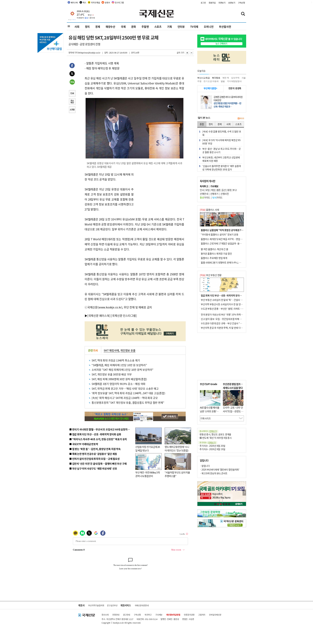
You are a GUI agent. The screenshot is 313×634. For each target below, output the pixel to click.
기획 (169, 27)
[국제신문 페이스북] (99, 315)
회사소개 (105, 614)
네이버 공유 (72, 82)
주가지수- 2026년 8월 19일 (212, 449)
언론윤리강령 (189, 614)
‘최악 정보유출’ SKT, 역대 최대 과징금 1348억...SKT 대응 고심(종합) (128, 393)
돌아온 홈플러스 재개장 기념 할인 (216, 253)
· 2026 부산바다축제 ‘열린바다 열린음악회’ (219, 469)
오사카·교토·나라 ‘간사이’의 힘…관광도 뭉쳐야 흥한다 (233, 411)
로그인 (203, 2)
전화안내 (115, 614)
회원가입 (212, 2)
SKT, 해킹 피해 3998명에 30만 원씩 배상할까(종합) (119, 379)
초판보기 (231, 2)
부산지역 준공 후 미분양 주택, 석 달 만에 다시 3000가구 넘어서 (230, 327)
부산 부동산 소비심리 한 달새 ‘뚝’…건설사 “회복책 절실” (227, 299)
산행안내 (204, 193)
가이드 (205, 197)
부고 (235, 190)
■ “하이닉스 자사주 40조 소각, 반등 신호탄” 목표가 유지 (98, 439)
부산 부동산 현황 (211, 275)
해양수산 (110, 27)
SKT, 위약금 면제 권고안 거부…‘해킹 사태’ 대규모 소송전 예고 (125, 388)
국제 (123, 27)
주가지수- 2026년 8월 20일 (212, 445)
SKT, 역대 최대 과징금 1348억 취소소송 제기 (116, 360)
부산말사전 (225, 27)
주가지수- (208, 442)
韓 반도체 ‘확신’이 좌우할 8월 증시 (216, 437)
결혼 (218, 190)
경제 (97, 27)
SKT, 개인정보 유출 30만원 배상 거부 (112, 374)
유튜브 (107, 2)
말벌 (223, 81)
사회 (77, 27)
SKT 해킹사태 (111, 350)
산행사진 (225, 193)
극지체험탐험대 (234, 81)
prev (199, 493)
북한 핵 (225, 78)
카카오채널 (95, 2)
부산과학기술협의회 (96, 605)
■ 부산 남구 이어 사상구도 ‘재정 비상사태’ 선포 (93, 468)
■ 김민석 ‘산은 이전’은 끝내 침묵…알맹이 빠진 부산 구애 (98, 463)
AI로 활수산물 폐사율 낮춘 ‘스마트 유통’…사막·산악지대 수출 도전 (209, 413)
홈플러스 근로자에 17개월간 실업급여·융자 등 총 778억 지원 (229, 243)
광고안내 (126, 614)
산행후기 (214, 193)
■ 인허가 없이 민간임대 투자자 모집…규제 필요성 (94, 458)
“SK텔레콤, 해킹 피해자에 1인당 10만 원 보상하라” (119, 365)
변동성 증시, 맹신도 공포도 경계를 (215, 434)
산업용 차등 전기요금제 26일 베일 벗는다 (147, 448)
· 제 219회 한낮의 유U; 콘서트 (213, 473)
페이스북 (74, 2)
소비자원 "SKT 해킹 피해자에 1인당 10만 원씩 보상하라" (122, 370)
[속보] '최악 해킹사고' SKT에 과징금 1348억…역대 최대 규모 (125, 398)
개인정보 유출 (127, 350)
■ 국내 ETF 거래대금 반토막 (83, 444)
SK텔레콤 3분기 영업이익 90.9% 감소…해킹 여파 (118, 384)
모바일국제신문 (215, 614)
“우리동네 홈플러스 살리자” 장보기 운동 (219, 234)
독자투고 (148, 614)
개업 (213, 190)
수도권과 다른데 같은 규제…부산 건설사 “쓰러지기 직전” (227, 323)
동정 (229, 190)
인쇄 (72, 93)
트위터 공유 (72, 74)
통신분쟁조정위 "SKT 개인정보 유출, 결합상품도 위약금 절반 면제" (128, 402)
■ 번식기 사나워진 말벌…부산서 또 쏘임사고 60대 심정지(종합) (101, 429)
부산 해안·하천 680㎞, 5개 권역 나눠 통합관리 (147, 474)
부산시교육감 (203, 78)
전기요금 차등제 (210, 81)
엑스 (84, 2)
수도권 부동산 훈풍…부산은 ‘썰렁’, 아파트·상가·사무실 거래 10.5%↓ (234, 308)
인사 (202, 190)
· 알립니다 (205, 465)
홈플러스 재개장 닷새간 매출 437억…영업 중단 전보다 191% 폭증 (231, 239)
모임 (207, 190)
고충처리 (201, 614)
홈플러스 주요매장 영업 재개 (214, 258)
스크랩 (72, 110)
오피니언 (208, 27)
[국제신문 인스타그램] (124, 315)
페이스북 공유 (72, 66)
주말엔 (145, 27)
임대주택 (235, 78)
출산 (224, 190)
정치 (87, 27)
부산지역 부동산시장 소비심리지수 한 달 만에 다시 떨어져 (227, 304)
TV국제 (194, 27)
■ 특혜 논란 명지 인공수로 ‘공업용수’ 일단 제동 (93, 453)
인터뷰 (181, 27)
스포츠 (158, 27)
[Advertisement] (159, 192)
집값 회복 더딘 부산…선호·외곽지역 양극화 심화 (223, 295)
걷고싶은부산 (112, 605)
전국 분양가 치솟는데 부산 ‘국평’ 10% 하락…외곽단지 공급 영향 (231, 314)
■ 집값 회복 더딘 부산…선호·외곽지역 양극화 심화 (95, 434)
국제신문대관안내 (142, 605)
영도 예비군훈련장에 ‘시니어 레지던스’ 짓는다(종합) (177, 448)
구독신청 (241, 2)
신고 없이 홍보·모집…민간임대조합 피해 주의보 (223, 319)
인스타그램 (119, 2)
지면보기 (221, 2)
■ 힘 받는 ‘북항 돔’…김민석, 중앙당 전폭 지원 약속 (95, 449)
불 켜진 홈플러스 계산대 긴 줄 (214, 249)
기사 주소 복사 (72, 101)
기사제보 (158, 614)
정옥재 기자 (73, 52)
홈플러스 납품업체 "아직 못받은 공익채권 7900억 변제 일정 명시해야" (233, 230)
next (244, 493)
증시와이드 (208, 431)
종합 (202, 124)
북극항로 (216, 78)
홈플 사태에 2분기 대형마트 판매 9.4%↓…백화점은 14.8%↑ (230, 262)
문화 (133, 27)
